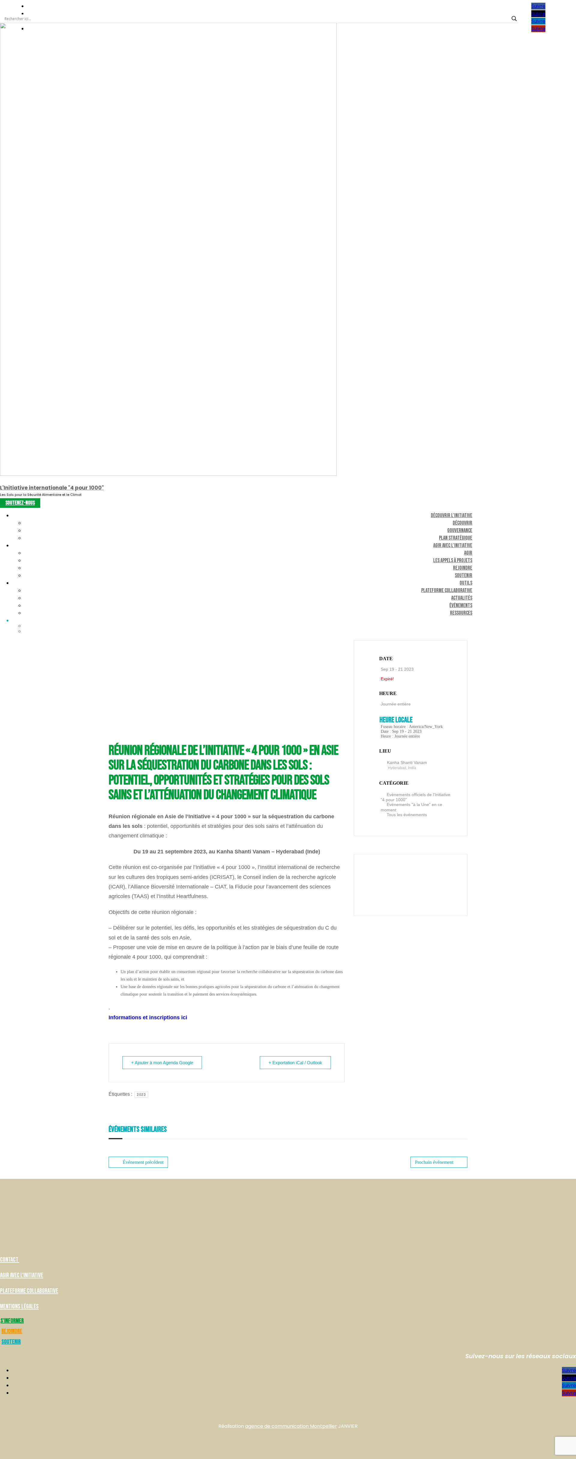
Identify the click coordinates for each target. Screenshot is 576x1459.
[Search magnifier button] (514, 18)
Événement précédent (143, 1162)
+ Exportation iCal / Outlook (295, 1062)
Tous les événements (407, 814)
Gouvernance (459, 530)
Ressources (461, 613)
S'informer (12, 1320)
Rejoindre (462, 568)
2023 (141, 1094)
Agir (468, 553)
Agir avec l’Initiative (452, 545)
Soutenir (463, 575)
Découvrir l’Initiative (451, 515)
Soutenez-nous (20, 503)
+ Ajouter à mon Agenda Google (162, 1062)
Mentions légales (19, 1306)
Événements (460, 605)
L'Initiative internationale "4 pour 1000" (52, 487)
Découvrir (462, 523)
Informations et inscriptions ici (148, 1017)
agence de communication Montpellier (291, 1426)
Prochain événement (434, 1162)
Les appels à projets (452, 560)
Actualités (461, 598)
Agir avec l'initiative (21, 1275)
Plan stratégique (455, 538)
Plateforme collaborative (446, 590)
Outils (466, 583)
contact (9, 1259)
